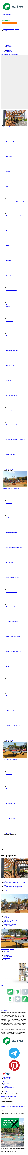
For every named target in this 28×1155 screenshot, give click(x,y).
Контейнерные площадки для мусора (12, 886)
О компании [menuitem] (6, 1086)
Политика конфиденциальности (13, 1153)
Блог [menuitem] (4, 1090)
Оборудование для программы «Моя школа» (14, 882)
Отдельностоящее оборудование (11, 920)
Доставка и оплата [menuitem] (7, 1081)
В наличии (6, 881)
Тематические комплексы (9, 924)
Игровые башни (7, 921)
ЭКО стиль (6, 917)
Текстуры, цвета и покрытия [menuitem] (10, 1084)
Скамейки (5, 883)
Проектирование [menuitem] (7, 1079)
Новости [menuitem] (5, 1088)
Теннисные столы (7, 956)
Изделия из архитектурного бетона (12, 887)
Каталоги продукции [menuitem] (8, 1087)
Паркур (5, 959)
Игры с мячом (6, 958)
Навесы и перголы (8, 889)
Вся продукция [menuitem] (7, 1077)
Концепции (6, 922)
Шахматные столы (8, 955)
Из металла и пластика (9, 919)
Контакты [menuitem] (5, 1091)
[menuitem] (11, 29)
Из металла (6, 952)
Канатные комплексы (8, 925)
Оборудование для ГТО (9, 954)
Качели (5, 890)
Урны (4, 885)
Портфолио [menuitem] (6, 1083)
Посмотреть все (4, 892)
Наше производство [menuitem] (8, 1078)
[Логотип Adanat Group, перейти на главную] (14, 1040)
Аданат (3, 1104)
